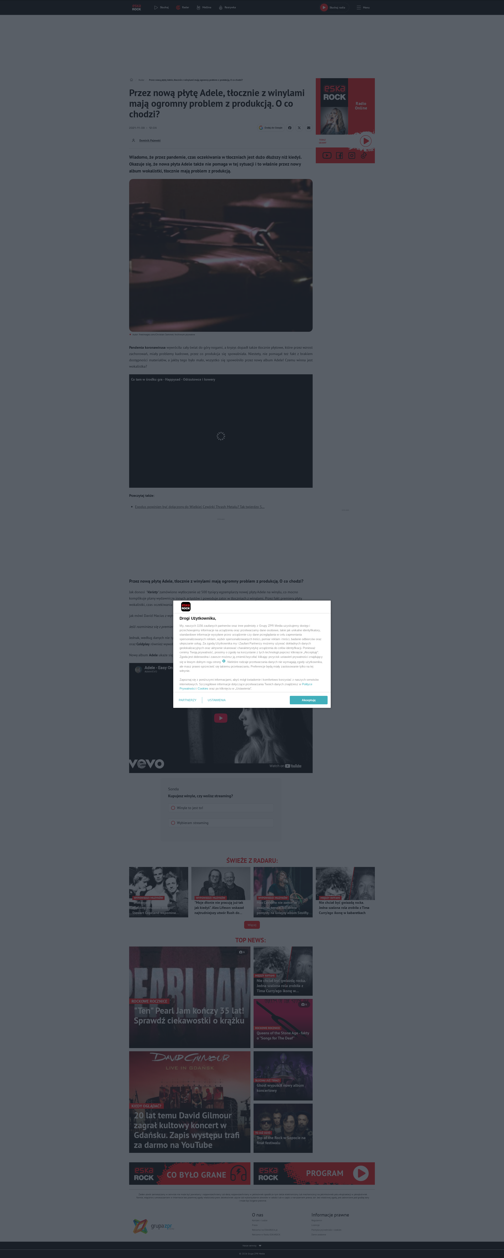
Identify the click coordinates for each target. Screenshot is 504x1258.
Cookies (203, 688)
